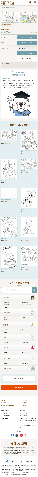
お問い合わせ (5, 418)
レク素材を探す (8, 7)
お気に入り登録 (28, 59)
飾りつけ (6, 317)
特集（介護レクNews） (7, 405)
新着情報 (22, 410)
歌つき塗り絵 (24, 302)
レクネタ (3, 403)
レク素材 (25, 400)
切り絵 (23, 353)
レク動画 (25, 403)
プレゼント (26, 405)
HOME (2, 7)
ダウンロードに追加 (28, 37)
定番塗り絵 (6, 302)
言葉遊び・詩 (24, 342)
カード (5, 319)
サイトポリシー (24, 416)
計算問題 (6, 332)
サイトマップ (23, 413)
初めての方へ (5, 410)
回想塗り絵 (9, 66)
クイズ (5, 330)
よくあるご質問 (5, 416)
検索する (20, 387)
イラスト (23, 317)
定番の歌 (6, 342)
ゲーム (23, 330)
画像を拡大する (7, 24)
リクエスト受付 (5, 413)
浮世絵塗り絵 (7, 307)
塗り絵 (5, 363)
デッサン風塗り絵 (26, 305)
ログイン (29, 3)
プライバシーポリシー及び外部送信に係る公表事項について (28, 420)
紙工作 (5, 353)
